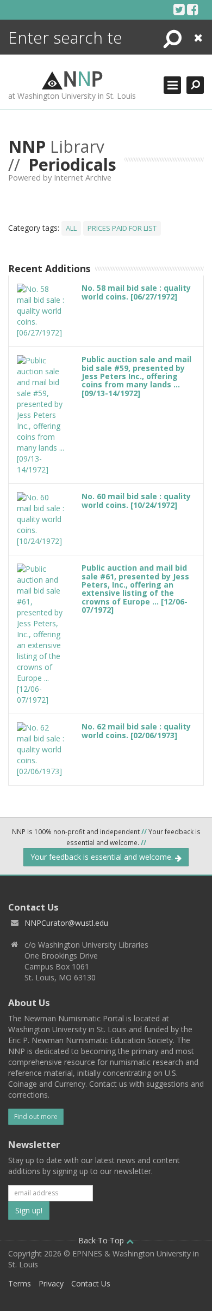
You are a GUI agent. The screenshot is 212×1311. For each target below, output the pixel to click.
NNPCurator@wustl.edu (66, 923)
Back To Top (102, 1240)
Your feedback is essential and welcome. (102, 857)
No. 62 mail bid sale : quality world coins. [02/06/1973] (136, 730)
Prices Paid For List (122, 228)
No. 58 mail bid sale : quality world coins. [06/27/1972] (136, 292)
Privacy (51, 1283)
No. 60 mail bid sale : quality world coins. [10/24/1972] (136, 500)
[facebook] (192, 9)
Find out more (36, 1116)
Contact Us (90, 1283)
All (71, 228)
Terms (19, 1283)
